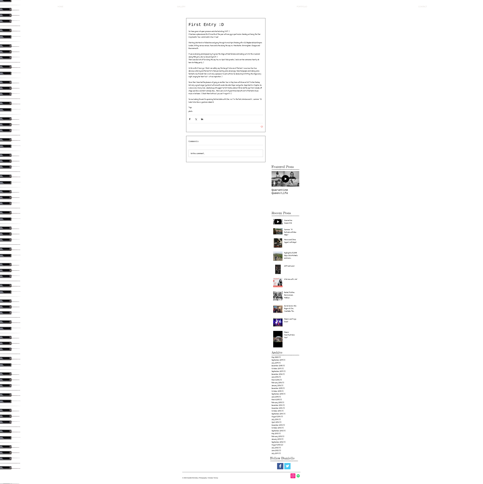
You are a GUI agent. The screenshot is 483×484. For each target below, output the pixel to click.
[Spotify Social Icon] (298, 475)
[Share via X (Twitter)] (196, 119)
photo (190, 111)
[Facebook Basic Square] (280, 466)
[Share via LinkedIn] (202, 119)
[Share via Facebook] (190, 119)
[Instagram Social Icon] (293, 475)
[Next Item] (295, 179)
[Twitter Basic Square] (287, 466)
